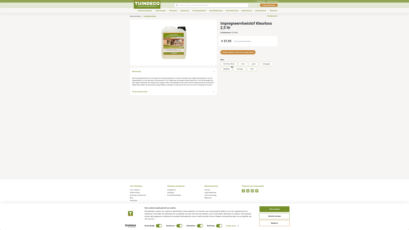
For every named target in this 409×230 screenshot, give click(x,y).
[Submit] (176, 5)
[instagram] (252, 191)
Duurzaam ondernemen (138, 195)
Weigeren (274, 223)
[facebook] (243, 191)
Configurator (171, 190)
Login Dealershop (269, 5)
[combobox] (211, 5)
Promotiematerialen (174, 195)
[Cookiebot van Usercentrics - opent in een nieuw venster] (130, 225)
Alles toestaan (274, 209)
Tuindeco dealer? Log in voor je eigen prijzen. (238, 52)
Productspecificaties (139, 92)
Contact (207, 190)
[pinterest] (256, 191)
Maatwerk (207, 198)
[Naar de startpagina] (147, 4)
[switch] (179, 225)
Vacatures (133, 200)
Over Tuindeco (135, 190)
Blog (131, 198)
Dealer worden (135, 192)
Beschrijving (136, 71)
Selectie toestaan (274, 216)
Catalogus (170, 192)
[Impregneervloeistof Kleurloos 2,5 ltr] (173, 42)
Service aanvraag (210, 195)
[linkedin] (247, 191)
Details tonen (231, 226)
